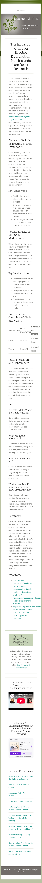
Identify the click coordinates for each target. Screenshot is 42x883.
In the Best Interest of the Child (21, 801)
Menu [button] (22, 10)
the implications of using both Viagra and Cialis (20, 117)
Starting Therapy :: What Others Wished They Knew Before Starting (21, 818)
